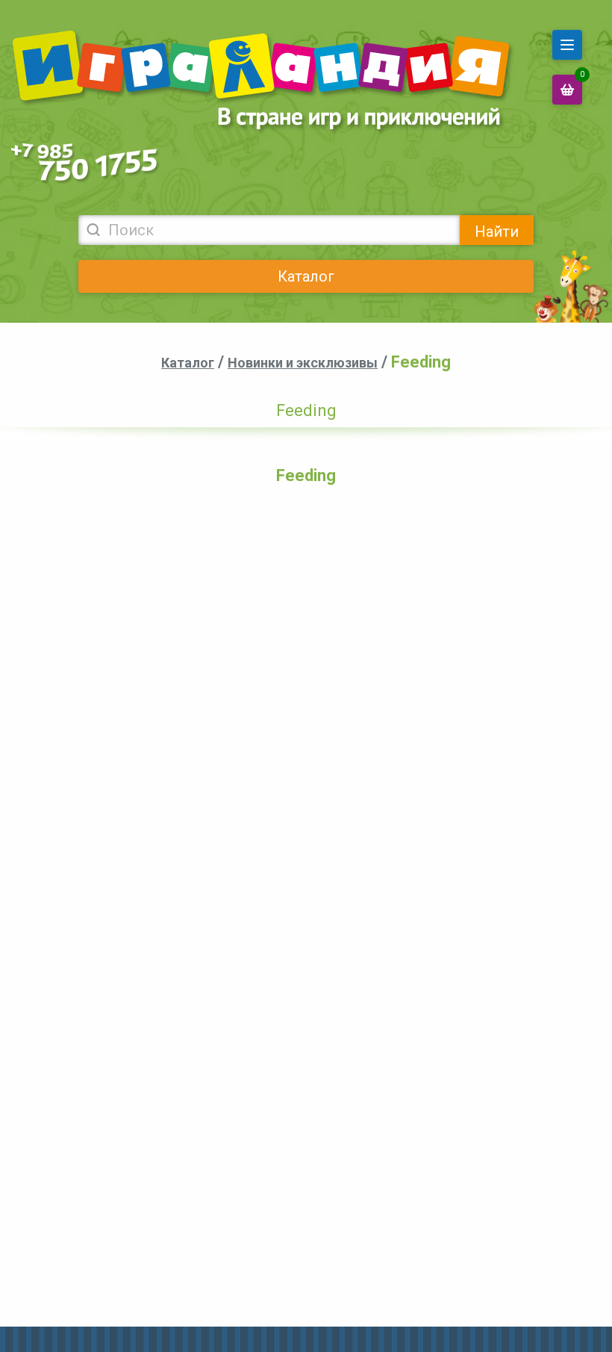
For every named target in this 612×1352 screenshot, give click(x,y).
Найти (497, 232)
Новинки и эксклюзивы (303, 362)
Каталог (306, 276)
